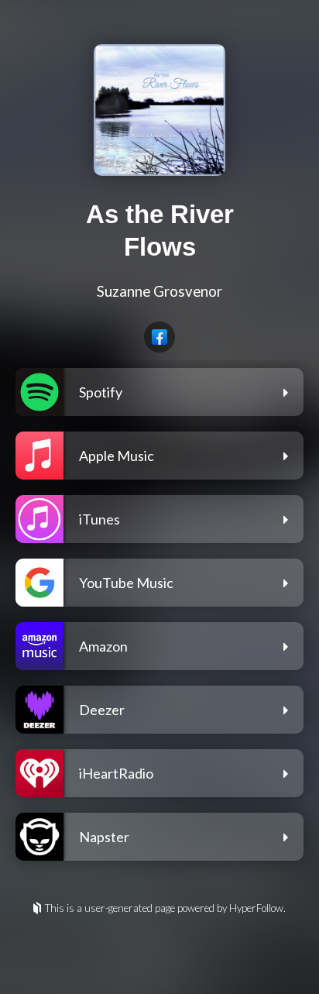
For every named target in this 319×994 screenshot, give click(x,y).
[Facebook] (159, 337)
